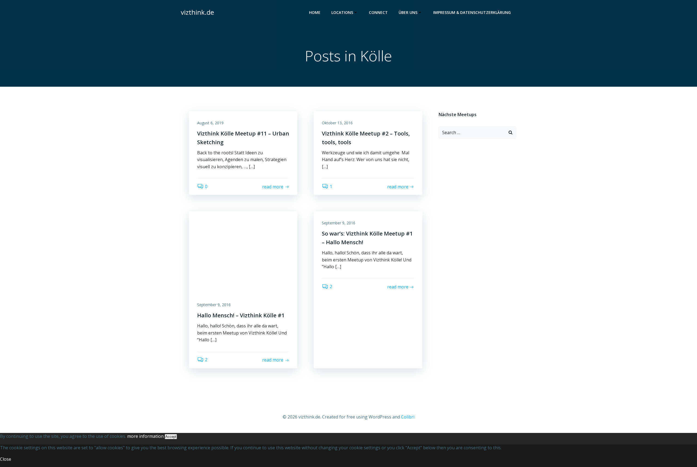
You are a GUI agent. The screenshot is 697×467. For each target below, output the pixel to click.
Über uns (408, 12)
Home (314, 12)
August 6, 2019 (210, 122)
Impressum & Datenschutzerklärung (472, 12)
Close (5, 459)
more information (145, 436)
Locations (342, 12)
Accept (170, 437)
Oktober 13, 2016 (337, 122)
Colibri (407, 417)
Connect (378, 12)
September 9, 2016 (214, 304)
